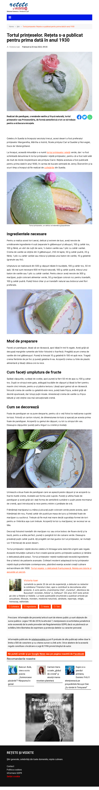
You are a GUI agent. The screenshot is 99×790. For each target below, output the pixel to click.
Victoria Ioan (14, 47)
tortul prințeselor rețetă (58, 152)
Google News (38, 653)
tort (58, 606)
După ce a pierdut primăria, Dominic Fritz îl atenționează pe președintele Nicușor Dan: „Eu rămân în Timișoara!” (77, 677)
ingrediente (31, 606)
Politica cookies (14, 770)
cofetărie (15, 606)
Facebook (78, 653)
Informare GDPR (14, 773)
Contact (10, 766)
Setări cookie (13, 776)
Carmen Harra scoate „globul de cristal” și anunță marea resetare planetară (48, 674)
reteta (46, 606)
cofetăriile (49, 167)
